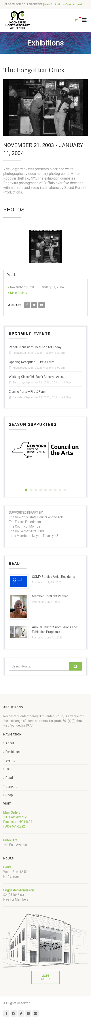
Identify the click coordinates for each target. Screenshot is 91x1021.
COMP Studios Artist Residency (54, 576)
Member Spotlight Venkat (50, 596)
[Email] (41, 305)
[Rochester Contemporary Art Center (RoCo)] (17, 20)
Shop (9, 795)
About (10, 743)
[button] (26, 490)
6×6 (8, 769)
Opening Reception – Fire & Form (31, 362)
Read (9, 777)
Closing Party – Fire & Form (27, 391)
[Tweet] (34, 305)
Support (11, 786)
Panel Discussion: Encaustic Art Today (35, 347)
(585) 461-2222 (14, 826)
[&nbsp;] (45, 246)
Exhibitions (13, 752)
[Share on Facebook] (27, 305)
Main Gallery (18, 293)
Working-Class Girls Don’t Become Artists (37, 377)
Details (11, 275)
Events (10, 760)
